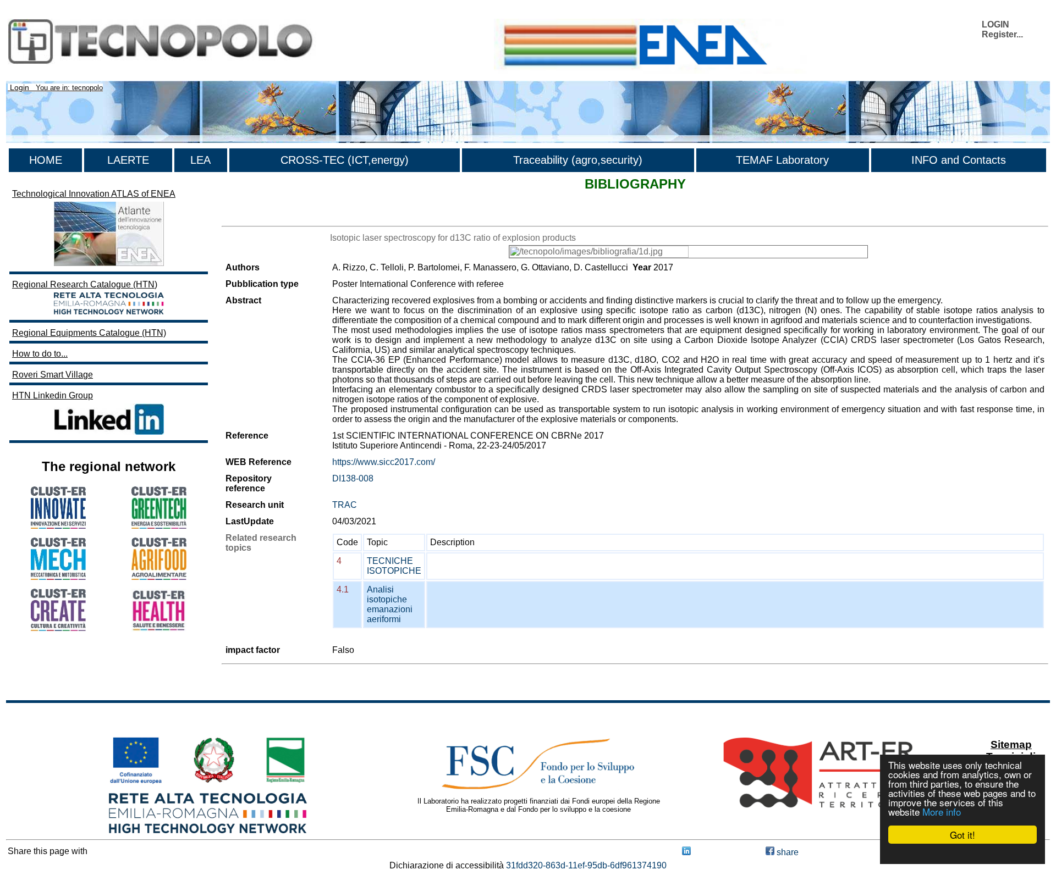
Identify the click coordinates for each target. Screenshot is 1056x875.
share (786, 852)
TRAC (344, 505)
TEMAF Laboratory (782, 160)
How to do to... (40, 353)
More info (941, 811)
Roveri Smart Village (52, 374)
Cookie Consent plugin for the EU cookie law (962, 854)
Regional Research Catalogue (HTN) (84, 284)
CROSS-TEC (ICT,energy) (344, 160)
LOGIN (995, 24)
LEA (200, 160)
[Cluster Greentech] (158, 525)
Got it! (962, 834)
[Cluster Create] (58, 628)
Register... (1002, 34)
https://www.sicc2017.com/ (383, 462)
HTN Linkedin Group (52, 395)
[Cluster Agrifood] (158, 577)
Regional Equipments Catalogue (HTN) (89, 332)
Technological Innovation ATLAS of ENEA (93, 193)
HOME (45, 160)
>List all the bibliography (269, 216)
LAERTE (128, 160)
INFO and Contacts (958, 160)
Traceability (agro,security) (577, 160)
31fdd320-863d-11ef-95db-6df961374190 (586, 865)
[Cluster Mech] (58, 577)
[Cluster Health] (158, 628)
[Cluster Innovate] (58, 525)
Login (19, 87)
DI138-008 (352, 478)
